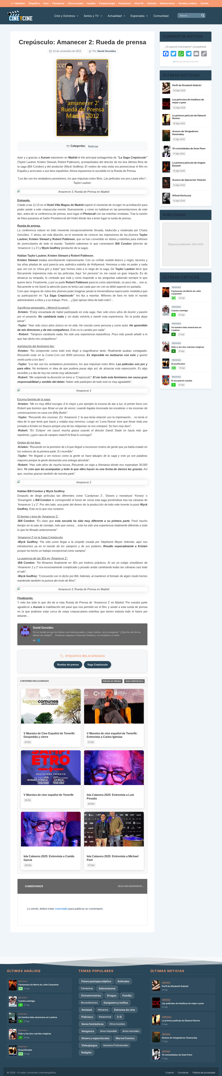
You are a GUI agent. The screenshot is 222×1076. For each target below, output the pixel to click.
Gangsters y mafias (116, 1002)
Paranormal (105, 1016)
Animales (123, 981)
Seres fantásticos (92, 1024)
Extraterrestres (91, 995)
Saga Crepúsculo (97, 664)
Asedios (91, 3)
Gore (46, 3)
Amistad (151, 3)
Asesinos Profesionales (115, 1045)
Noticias (93, 146)
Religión (86, 1052)
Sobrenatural (107, 988)
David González (106, 51)
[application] (76, 16)
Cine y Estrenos (64, 16)
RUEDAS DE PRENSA (112, 681)
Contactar (183, 1072)
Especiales (137, 16)
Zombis (204, 3)
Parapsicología (107, 3)
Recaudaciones (89, 1002)
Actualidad (115, 16)
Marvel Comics (125, 1038)
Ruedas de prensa (68, 664)
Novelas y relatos (187, 3)
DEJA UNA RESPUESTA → (131, 886)
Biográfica (34, 3)
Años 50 (139, 3)
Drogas (111, 995)
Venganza (87, 1031)
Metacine (103, 1009)
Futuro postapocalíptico (96, 981)
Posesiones (124, 3)
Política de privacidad (204, 1072)
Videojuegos (89, 1045)
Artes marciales (130, 1031)
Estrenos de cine (124, 1009)
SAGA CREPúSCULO (134, 681)
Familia (127, 995)
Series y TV (91, 16)
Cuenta (170, 1072)
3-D (119, 1017)
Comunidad (161, 16)
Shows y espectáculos (95, 1038)
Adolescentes (167, 3)
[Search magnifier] (202, 15)
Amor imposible (108, 1031)
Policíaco (87, 1017)
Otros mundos (75, 3)
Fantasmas (58, 3)
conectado (61, 908)
